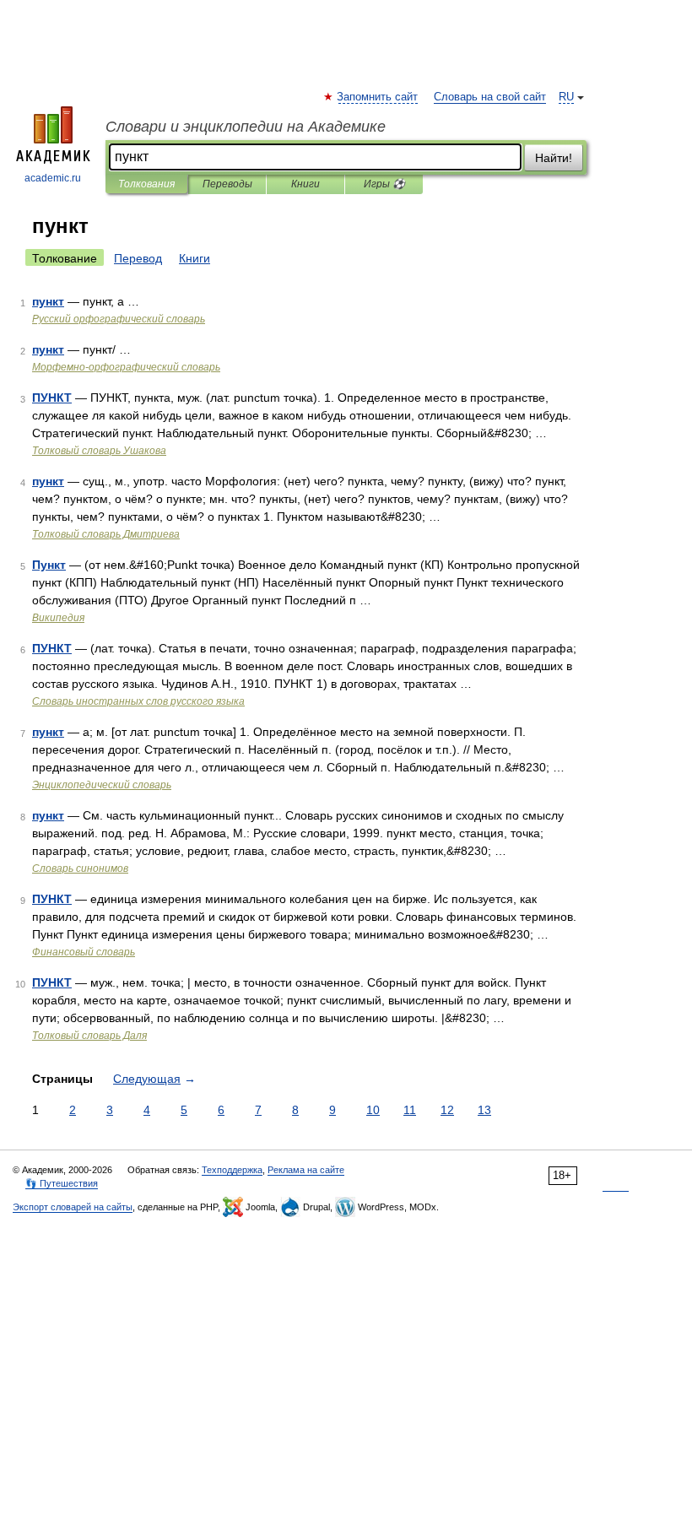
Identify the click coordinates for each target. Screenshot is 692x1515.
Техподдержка (232, 1170)
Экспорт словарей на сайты (72, 1207)
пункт (48, 301)
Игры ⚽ (384, 184)
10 (373, 1110)
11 (409, 1110)
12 (447, 1110)
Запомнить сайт (378, 97)
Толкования (146, 184)
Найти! (553, 158)
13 (484, 1110)
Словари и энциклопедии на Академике (245, 126)
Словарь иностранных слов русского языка (138, 701)
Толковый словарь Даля (89, 1036)
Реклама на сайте (306, 1170)
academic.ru (52, 178)
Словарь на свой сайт (490, 97)
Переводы (227, 184)
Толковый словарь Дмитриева (106, 534)
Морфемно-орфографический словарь (126, 367)
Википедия (58, 618)
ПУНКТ (52, 397)
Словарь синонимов (80, 868)
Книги (305, 184)
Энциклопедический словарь (101, 785)
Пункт (49, 564)
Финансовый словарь (83, 952)
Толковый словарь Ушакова (99, 451)
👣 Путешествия (61, 1183)
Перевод (138, 258)
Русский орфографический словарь (118, 319)
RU (566, 97)
